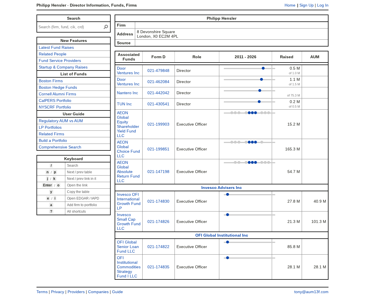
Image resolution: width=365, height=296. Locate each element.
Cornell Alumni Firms (57, 94)
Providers (76, 291)
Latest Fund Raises (56, 47)
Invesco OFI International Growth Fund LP (129, 201)
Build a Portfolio (53, 140)
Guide (117, 291)
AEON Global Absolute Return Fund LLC (128, 171)
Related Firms (51, 134)
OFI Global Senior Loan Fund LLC (128, 246)
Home (290, 5)
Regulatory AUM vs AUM (61, 120)
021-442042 (158, 92)
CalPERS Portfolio (55, 100)
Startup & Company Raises (63, 67)
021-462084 (158, 81)
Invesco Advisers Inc (221, 187)
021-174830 (158, 201)
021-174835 (158, 267)
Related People (52, 54)
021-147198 (158, 171)
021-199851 (158, 149)
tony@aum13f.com (311, 291)
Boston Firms (51, 80)
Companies (98, 291)
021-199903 (158, 124)
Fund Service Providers (60, 60)
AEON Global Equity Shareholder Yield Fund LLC (128, 124)
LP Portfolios (50, 127)
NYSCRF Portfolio (55, 107)
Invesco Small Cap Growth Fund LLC (129, 221)
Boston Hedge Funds (58, 87)
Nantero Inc (127, 92)
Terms (42, 291)
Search (73, 18)
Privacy (57, 291)
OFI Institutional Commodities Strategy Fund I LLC (129, 266)
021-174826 (158, 221)
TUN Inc (124, 104)
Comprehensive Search (60, 147)
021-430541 (158, 104)
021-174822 (158, 246)
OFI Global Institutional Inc (221, 235)
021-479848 (158, 70)
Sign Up (306, 5)
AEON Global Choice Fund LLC (128, 149)
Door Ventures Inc (128, 70)
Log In (322, 5)
